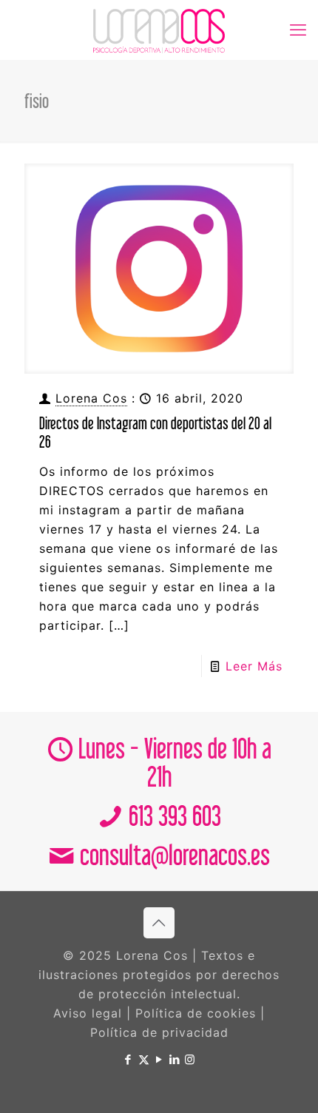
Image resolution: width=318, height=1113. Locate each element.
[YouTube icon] (159, 1059)
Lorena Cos (91, 398)
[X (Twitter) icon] (143, 1059)
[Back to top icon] (159, 922)
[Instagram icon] (190, 1059)
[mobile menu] (298, 29)
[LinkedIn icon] (174, 1059)
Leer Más (254, 666)
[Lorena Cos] (159, 29)
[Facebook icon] (128, 1059)
